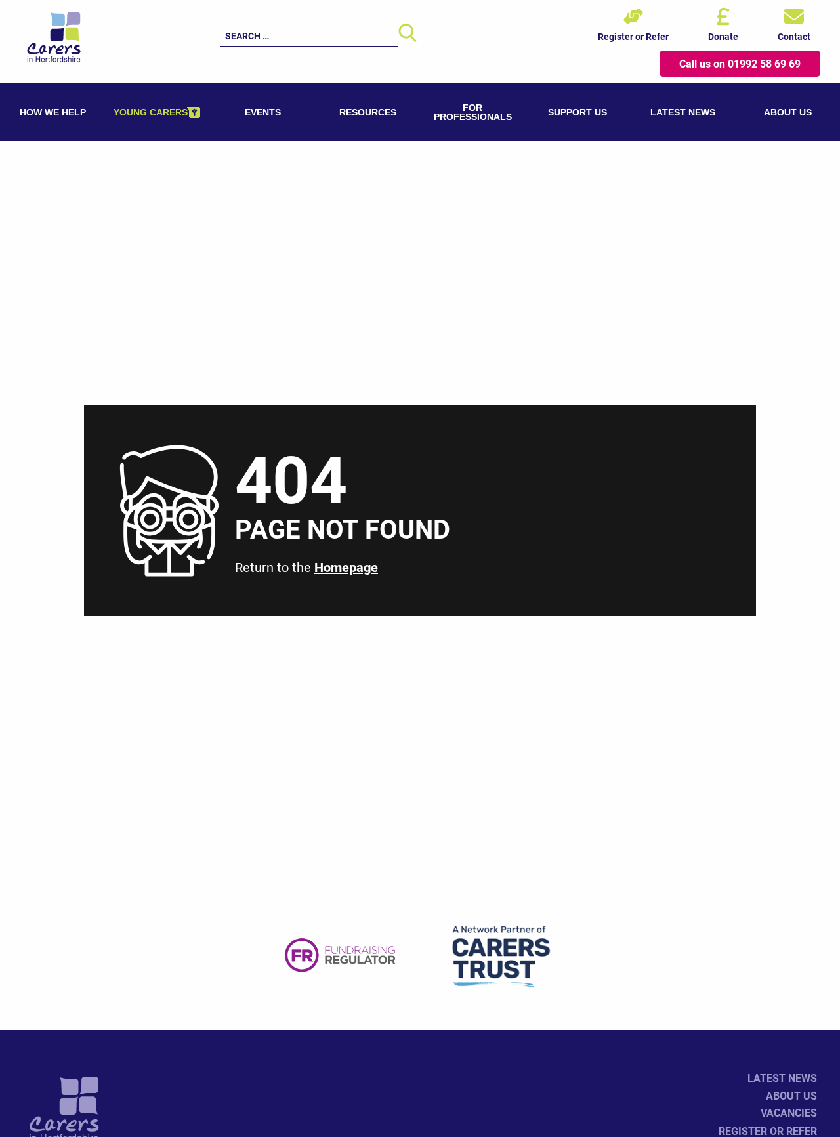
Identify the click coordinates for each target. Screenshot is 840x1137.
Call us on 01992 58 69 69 (740, 63)
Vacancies (789, 1112)
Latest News (782, 1078)
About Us (791, 1095)
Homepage (346, 566)
